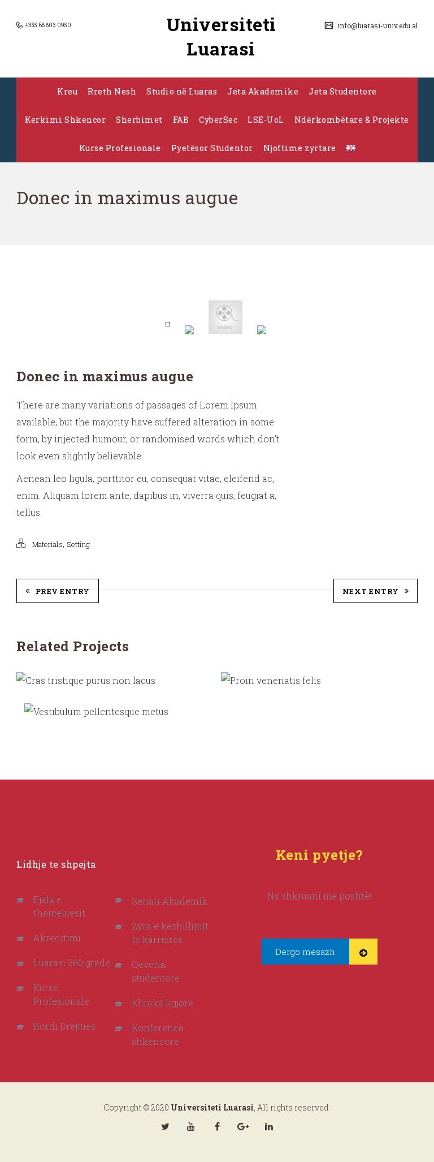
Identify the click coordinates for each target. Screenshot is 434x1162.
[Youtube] (191, 1126)
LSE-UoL (266, 119)
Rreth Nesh (112, 91)
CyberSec (218, 119)
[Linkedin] (269, 1126)
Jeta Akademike (262, 91)
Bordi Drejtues (64, 1026)
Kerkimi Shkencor (65, 119)
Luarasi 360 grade (71, 963)
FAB (181, 119)
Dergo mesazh (305, 951)
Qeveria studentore (156, 971)
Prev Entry (63, 591)
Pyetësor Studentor (212, 148)
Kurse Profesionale (120, 148)
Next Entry (370, 591)
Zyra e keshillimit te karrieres (170, 932)
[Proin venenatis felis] (241, 681)
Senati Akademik (169, 901)
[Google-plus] (243, 1126)
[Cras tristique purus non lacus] (36, 681)
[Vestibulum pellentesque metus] (44, 712)
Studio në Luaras (181, 91)
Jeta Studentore (343, 91)
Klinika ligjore (162, 1003)
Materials (47, 544)
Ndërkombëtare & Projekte (351, 119)
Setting (78, 544)
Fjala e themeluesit (59, 906)
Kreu (67, 91)
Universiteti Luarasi (221, 36)
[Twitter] (165, 1126)
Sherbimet (139, 119)
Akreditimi (57, 938)
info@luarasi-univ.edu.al (377, 25)
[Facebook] (217, 1126)
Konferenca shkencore (158, 1034)
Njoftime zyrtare (299, 148)
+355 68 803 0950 (47, 25)
